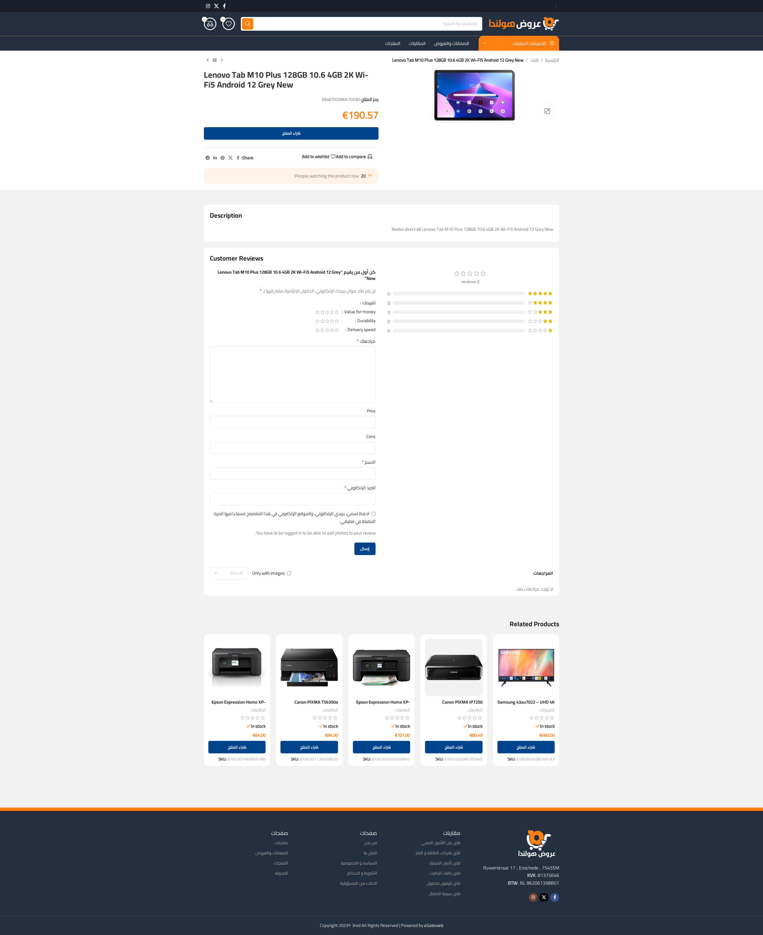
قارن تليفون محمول (443, 883)
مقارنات (281, 843)
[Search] (247, 23)
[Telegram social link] (208, 158)
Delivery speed (361, 330)
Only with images (268, 573)
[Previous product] (221, 60)
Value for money (359, 312)
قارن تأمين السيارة (445, 863)
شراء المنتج (291, 133)
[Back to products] (214, 60)
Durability (366, 321)
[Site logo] (523, 23)
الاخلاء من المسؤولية (358, 883)
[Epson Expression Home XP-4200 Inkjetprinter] (237, 667)
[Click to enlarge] (547, 111)
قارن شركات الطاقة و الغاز (438, 853)
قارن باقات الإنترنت (444, 873)
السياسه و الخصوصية (359, 863)
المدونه (281, 873)
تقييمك (369, 303)
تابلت (534, 60)
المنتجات (281, 863)
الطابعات (475, 710)
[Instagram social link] (208, 5)
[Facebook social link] (224, 5)
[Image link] (536, 843)
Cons (371, 436)
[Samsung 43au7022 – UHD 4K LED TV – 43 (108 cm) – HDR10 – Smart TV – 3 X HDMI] (526, 667)
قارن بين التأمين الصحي (440, 843)
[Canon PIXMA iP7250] (453, 667)
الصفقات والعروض (271, 853)
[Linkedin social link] (215, 158)
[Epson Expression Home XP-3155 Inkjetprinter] (381, 667)
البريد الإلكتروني (360, 487)
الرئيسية (552, 60)
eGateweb (433, 925)
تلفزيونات (547, 710)
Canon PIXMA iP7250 (462, 702)
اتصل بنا (370, 853)
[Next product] (207, 60)
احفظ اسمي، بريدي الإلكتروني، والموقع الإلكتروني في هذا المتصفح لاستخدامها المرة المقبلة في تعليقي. (295, 517)
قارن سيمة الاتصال (444, 893)
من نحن (370, 843)
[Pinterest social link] (223, 158)
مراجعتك (366, 341)
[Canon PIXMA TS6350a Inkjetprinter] (309, 667)
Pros (371, 410)
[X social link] (216, 5)
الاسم (369, 462)
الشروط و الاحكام (362, 873)
